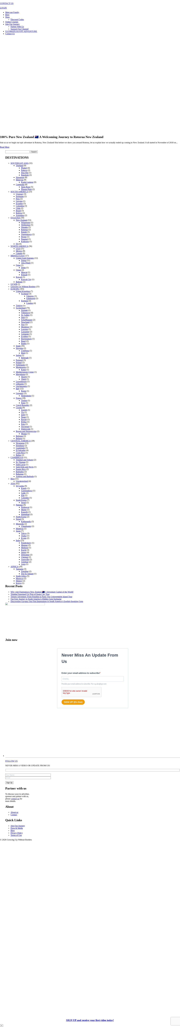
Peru (18, 199)
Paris (23, 403)
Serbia (18, 355)
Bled (23, 353)
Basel (23, 341)
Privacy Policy (17, 833)
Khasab (24, 275)
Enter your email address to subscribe (81, 673)
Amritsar (24, 562)
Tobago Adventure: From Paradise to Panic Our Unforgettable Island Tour (41, 597)
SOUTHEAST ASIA (19, 163)
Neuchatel (25, 322)
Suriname (20, 196)
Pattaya (24, 170)
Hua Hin (24, 173)
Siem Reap (25, 187)
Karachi (24, 512)
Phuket (24, 168)
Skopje (24, 377)
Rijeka (23, 422)
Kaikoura (25, 241)
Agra (23, 564)
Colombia (20, 206)
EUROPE (15, 289)
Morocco (19, 578)
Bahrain (19, 282)
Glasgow (30, 296)
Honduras (20, 445)
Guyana (19, 201)
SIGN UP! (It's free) (73, 702)
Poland (19, 362)
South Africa (21, 576)
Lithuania (20, 384)
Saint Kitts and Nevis (24, 467)
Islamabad (25, 514)
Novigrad (25, 426)
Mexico (19, 251)
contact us (15, 799)
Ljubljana (25, 350)
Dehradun (25, 555)
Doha (23, 267)
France (18, 398)
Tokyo (23, 533)
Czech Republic (22, 405)
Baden (23, 343)
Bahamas (19, 474)
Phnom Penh (26, 189)
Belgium (19, 436)
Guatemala (20, 448)
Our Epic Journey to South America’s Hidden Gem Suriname (36, 599)
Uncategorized (22, 481)
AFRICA (14, 566)
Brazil (18, 210)
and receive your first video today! (90, 1020)
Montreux (25, 327)
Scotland (24, 294)
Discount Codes (17, 19)
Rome (23, 391)
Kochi (23, 550)
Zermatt (24, 310)
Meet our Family (12, 12)
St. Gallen (25, 315)
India (18, 540)
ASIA (13, 483)
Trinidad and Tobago (24, 460)
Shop (7, 17)
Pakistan (19, 505)
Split (23, 415)
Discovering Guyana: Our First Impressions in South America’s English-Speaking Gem (47, 601)
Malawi (19, 581)
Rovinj (24, 419)
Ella (22, 495)
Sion (23, 317)
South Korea (21, 500)
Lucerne (24, 329)
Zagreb (24, 410)
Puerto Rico (21, 469)
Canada (19, 253)
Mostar (24, 434)
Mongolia (20, 524)
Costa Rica (20, 453)
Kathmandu (26, 521)
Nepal (18, 519)
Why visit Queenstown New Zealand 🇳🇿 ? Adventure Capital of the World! (42, 592)
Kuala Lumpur (27, 182)
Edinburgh (30, 298)
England (24, 301)
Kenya (18, 583)
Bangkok (25, 175)
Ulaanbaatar (26, 526)
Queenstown (26, 234)
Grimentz (25, 334)
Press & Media (17, 828)
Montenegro (21, 367)
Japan (18, 531)
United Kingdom (23, 291)
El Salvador (21, 450)
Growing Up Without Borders (23, 286)
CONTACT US (6, 3)
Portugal (19, 360)
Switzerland (21, 308)
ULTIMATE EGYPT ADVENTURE (21, 31)
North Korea (21, 517)
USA (18, 248)
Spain (18, 346)
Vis (22, 412)
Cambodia (20, 184)
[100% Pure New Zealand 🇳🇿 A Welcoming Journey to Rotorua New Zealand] (84, 132)
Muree (23, 509)
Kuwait (19, 277)
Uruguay (19, 194)
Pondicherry (26, 543)
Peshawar (25, 507)
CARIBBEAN (17, 457)
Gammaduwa (26, 491)
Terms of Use (16, 835)
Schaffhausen (26, 320)
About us (14, 812)
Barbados (20, 472)
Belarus (19, 438)
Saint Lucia (20, 464)
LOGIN (3, 8)
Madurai (24, 547)
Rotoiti (24, 232)
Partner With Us (17, 26)
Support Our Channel (19, 29)
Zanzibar (24, 571)
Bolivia (19, 213)
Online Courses (11, 22)
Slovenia (19, 348)
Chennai (24, 557)
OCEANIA (15, 218)
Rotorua (24, 229)
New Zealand (21, 220)
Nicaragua (20, 443)
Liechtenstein (21, 386)
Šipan (23, 417)
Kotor (23, 369)
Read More (4, 147)
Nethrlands (20, 365)
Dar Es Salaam (27, 574)
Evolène (24, 336)
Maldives (19, 528)
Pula (23, 424)
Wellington (25, 225)
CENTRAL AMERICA (21, 441)
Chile (18, 208)
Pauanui (24, 239)
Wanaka (24, 227)
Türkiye (19, 305)
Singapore (20, 177)
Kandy (24, 488)
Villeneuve (25, 313)
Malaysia (19, 180)
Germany (20, 393)
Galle (23, 493)
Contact (14, 815)
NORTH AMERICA (19, 246)
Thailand (19, 165)
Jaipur (23, 552)
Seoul (23, 502)
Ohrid (23, 379)
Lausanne (25, 332)
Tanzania (19, 569)
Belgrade (25, 358)
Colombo (25, 498)
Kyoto (23, 538)
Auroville (25, 559)
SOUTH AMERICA (19, 192)
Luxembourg (21, 381)
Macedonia (20, 374)
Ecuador (19, 203)
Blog (7, 15)
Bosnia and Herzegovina (26, 431)
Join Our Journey (12, 24)
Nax (23, 324)
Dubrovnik (25, 429)
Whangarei (25, 222)
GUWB (14, 284)
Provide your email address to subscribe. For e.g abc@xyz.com (84, 684)
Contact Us (10, 34)
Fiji (17, 244)
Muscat (24, 272)
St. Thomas (20, 462)
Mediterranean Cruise (25, 372)
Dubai (23, 260)
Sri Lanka (20, 486)
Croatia (19, 407)
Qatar (18, 265)
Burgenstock (26, 339)
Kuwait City (26, 279)
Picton (23, 237)
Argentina (20, 215)
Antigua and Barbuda (25, 476)
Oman (18, 270)
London (29, 303)
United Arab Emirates (25, 258)
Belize (18, 455)
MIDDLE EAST (18, 256)
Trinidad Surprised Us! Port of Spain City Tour (30, 594)
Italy (18, 388)
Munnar (24, 545)
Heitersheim (26, 396)
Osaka (23, 536)
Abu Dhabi (25, 263)
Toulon (24, 400)
